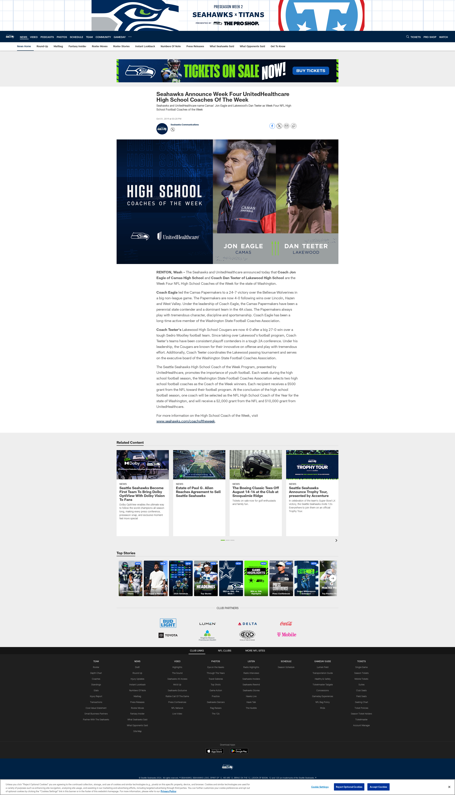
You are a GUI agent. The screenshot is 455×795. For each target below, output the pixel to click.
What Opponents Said (137, 725)
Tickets (361, 661)
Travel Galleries (216, 679)
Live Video (177, 713)
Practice (216, 696)
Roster (96, 667)
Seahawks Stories (251, 690)
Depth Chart (96, 673)
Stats (96, 690)
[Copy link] (293, 126)
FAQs (322, 708)
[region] (227, 787)
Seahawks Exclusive (177, 690)
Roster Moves (137, 708)
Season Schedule (286, 667)
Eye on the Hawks (215, 667)
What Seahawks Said (137, 719)
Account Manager (361, 725)
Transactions (96, 702)
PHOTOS (215, 661)
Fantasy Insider (137, 713)
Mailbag (137, 696)
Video (177, 661)
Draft (137, 667)
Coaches (96, 679)
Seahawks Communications (185, 124)
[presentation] (337, 541)
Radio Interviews (251, 673)
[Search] (407, 36)
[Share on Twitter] (279, 127)
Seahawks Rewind (251, 684)
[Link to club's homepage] (10, 36)
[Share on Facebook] (272, 127)
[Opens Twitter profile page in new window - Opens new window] (173, 129)
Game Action (216, 690)
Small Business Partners (96, 713)
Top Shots (216, 684)
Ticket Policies (361, 708)
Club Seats (361, 690)
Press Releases (137, 702)
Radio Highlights (251, 667)
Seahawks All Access (177, 679)
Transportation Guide (323, 673)
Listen (251, 661)
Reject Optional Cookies (349, 786)
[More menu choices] (130, 36)
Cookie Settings (320, 786)
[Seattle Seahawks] (227, 767)
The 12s (216, 713)
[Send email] (286, 127)
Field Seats (361, 696)
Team (96, 661)
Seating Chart (361, 702)
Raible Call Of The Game (177, 696)
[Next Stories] (332, 578)
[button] (222, 540)
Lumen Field (322, 667)
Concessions (322, 690)
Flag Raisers (215, 708)
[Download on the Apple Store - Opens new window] (214, 751)
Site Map (137, 731)
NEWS (137, 661)
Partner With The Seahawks (96, 719)
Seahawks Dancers (216, 702)
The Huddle (251, 708)
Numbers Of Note (137, 690)
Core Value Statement (96, 708)
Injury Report (96, 696)
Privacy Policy (168, 791)
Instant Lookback (137, 684)
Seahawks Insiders (251, 679)
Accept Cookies (378, 786)
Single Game (361, 667)
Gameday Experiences (322, 696)
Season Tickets (361, 673)
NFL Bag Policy (322, 702)
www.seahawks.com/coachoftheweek (185, 421)
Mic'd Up (177, 684)
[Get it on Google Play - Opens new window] (239, 752)
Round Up (137, 673)
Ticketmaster (361, 719)
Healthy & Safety (323, 679)
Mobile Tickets (361, 679)
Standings (96, 684)
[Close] (449, 787)
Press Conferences (177, 702)
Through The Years (216, 673)
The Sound (177, 673)
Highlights (177, 667)
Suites (361, 684)
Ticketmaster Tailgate (323, 684)
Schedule (286, 661)
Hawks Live (251, 696)
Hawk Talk (251, 702)
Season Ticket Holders (361, 713)
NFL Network (177, 708)
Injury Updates (137, 679)
